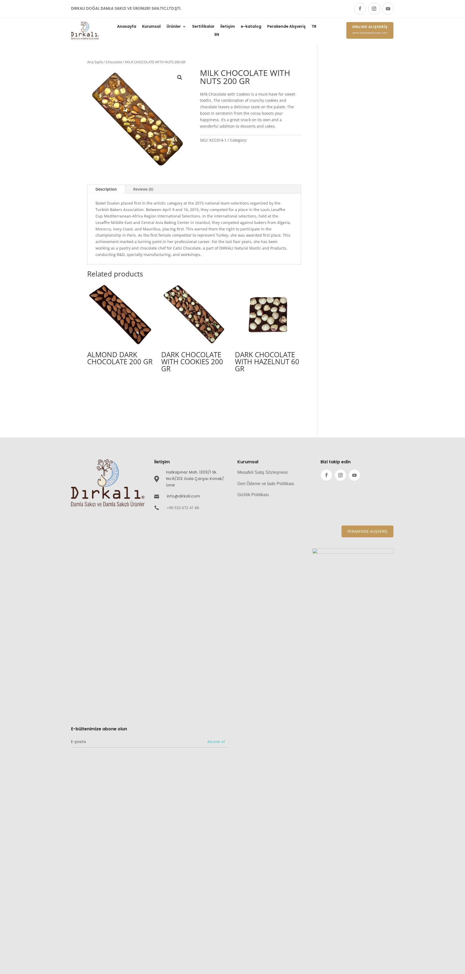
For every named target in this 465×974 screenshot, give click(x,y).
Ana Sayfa (95, 61)
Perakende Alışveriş (286, 26)
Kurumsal (151, 26)
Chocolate (114, 61)
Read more (106, 380)
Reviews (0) (143, 189)
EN (216, 35)
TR (314, 26)
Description (106, 189)
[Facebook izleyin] (360, 9)
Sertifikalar (203, 26)
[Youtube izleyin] (388, 9)
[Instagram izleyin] (374, 9)
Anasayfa (126, 26)
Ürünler (174, 26)
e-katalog (251, 26)
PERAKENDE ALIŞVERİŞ (367, 531)
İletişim (227, 26)
